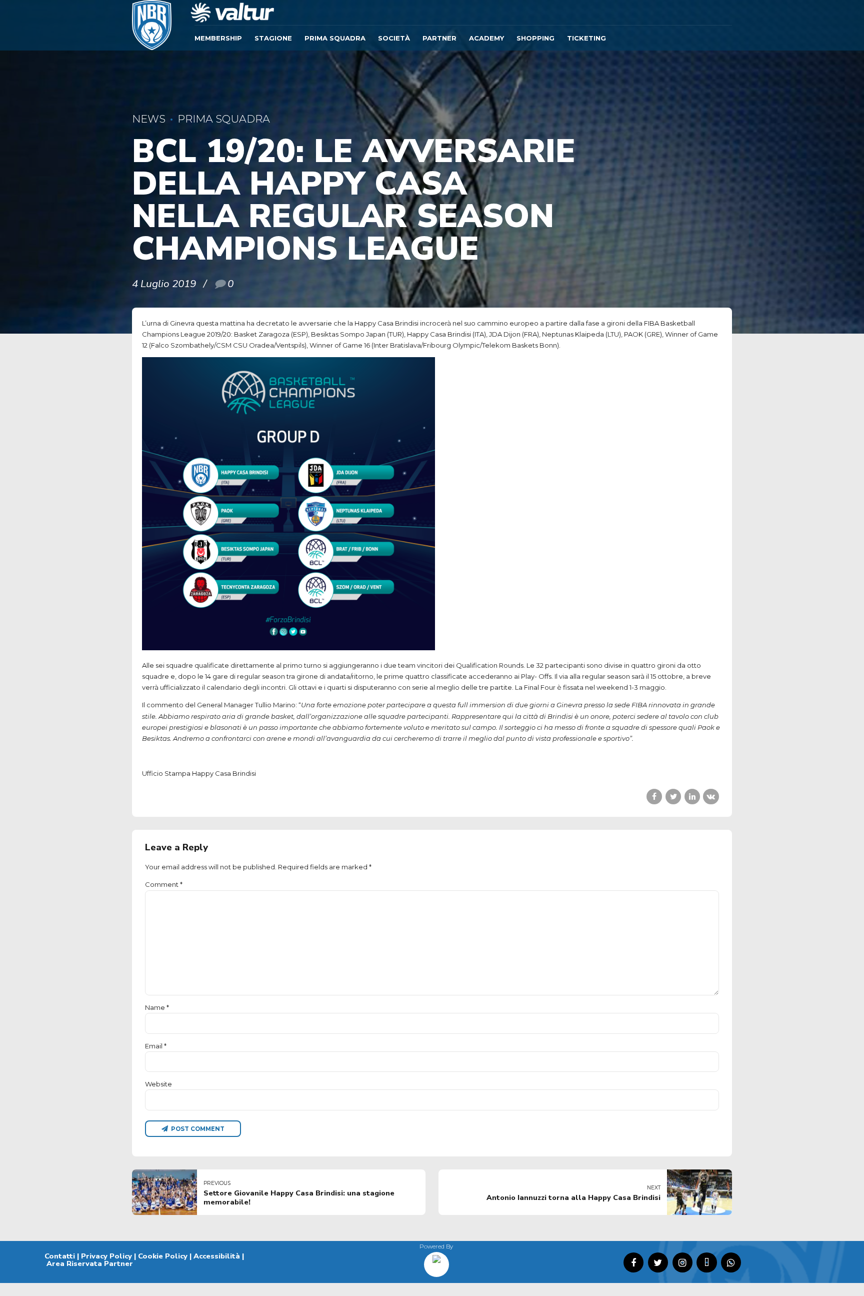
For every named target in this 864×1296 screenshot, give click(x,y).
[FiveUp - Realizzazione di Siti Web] (436, 1260)
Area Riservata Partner (89, 1263)
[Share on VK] (710, 796)
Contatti (59, 1256)
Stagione (273, 38)
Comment (163, 884)
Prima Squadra (335, 38)
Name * (157, 1007)
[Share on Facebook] (654, 796)
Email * (155, 1046)
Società (394, 38)
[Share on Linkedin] (692, 796)
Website (158, 1084)
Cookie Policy (163, 1256)
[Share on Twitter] (673, 796)
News (149, 119)
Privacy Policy (106, 1256)
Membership (218, 38)
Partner (439, 38)
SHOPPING (535, 38)
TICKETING (586, 38)
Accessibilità (217, 1256)
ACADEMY (486, 38)
